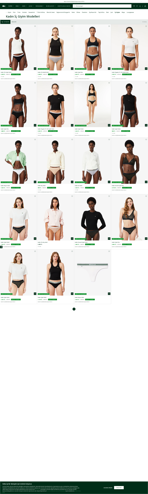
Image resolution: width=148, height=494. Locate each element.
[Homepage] (4, 6)
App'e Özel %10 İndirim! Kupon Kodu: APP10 (74, 1)
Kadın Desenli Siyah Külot (81, 242)
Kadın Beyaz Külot (5, 185)
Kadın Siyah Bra (79, 72)
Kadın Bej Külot (42, 185)
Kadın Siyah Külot (79, 129)
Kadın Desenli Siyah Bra (118, 185)
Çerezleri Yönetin (108, 487)
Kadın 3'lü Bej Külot (43, 242)
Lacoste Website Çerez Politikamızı (56, 491)
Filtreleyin (6, 22)
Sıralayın (14, 22)
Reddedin (37, 489)
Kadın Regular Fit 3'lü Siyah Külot (46, 129)
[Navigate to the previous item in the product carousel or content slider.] (7, 1)
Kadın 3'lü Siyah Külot (6, 72)
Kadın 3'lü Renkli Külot (43, 72)
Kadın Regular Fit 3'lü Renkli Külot (120, 72)
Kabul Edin (119, 487)
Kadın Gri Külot (78, 185)
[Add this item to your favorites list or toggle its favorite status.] (35, 26)
